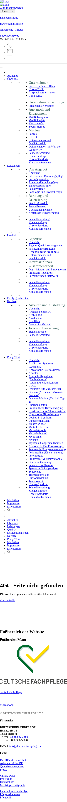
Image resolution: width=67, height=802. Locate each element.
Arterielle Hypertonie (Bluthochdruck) (41, 378)
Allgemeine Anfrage (11, 29)
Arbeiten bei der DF (40, 311)
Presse (3, 769)
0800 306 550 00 (9, 35)
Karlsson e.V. (36, 123)
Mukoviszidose (37, 423)
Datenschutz (14, 506)
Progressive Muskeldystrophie (46, 458)
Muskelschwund (38, 433)
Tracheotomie (36, 481)
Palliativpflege (37, 188)
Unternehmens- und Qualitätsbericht (40, 142)
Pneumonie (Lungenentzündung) (47, 449)
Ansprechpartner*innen (42, 92)
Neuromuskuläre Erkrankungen (46, 446)
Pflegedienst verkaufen (41, 105)
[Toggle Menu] (1, 67)
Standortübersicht (38, 203)
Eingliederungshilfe (40, 185)
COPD (32, 385)
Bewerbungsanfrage (11, 23)
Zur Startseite (7, 600)
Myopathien (35, 436)
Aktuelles (12, 75)
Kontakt (5, 11)
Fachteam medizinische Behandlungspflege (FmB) (44, 250)
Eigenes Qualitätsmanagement (46, 245)
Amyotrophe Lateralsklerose (45, 369)
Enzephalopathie (38, 404)
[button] (9, 510)
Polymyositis (36, 455)
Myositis (33, 439)
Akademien (35, 318)
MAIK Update (37, 120)
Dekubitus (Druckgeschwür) (45, 388)
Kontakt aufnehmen (40, 162)
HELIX (33, 136)
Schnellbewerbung (39, 152)
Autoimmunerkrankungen (43, 382)
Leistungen (13, 165)
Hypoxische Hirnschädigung (45, 414)
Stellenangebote (37, 331)
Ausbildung (35, 314)
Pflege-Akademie (10, 794)
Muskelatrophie (37, 430)
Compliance (35, 95)
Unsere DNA (36, 89)
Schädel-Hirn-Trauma (41, 465)
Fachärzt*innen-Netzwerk (43, 275)
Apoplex (33, 373)
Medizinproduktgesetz (12, 785)
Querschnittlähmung (40, 462)
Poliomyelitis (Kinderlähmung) (46, 452)
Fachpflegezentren (39, 179)
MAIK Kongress (38, 117)
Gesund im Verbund (40, 324)
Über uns (12, 78)
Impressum (13, 503)
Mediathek (13, 500)
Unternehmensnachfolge (14, 791)
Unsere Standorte (38, 159)
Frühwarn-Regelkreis (41, 272)
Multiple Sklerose (38, 427)
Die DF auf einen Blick (42, 86)
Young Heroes (37, 126)
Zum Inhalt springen (11, 7)
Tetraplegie (35, 471)
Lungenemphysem (39, 420)
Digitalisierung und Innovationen (47, 269)
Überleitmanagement (40, 209)
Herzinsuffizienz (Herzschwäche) (47, 411)
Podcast (33, 133)
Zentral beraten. (37, 206)
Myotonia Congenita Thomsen (46, 442)
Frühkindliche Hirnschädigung (46, 407)
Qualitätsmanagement (12, 766)
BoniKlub (34, 321)
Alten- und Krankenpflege (43, 182)
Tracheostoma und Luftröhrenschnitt (39, 476)
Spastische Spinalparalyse (43, 468)
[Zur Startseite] (33, 3)
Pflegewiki (6, 797)
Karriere (11, 301)
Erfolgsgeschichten (18, 298)
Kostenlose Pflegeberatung (44, 212)
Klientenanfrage (9, 17)
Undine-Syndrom (38, 484)
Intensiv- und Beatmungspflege (46, 176)
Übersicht (34, 172)
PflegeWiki (13, 357)
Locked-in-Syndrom (40, 417)
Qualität (11, 235)
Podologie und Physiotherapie (45, 191)
